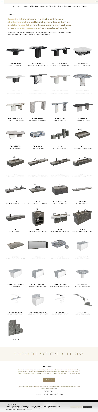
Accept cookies (87, 407)
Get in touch (76, 6)
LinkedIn (46, 394)
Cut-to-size (52, 6)
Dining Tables (34, 6)
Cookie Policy (29, 409)
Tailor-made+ (12, 2)
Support (84, 6)
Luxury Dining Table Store (56, 394)
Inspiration (67, 6)
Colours (60, 6)
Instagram (39, 394)
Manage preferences (76, 407)
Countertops (44, 6)
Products (26, 6)
